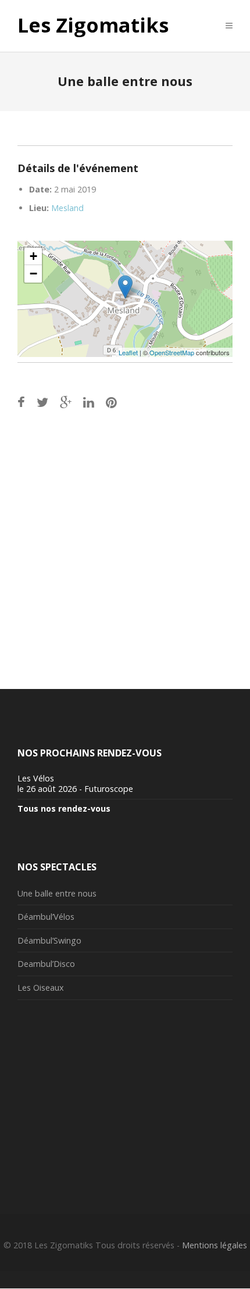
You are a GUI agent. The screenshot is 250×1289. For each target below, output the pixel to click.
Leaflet (128, 352)
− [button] (33, 273)
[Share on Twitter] (42, 402)
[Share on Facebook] (21, 402)
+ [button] (33, 256)
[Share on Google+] (66, 402)
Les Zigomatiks (93, 26)
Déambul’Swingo (49, 940)
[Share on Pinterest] (111, 402)
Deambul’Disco (46, 963)
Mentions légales (214, 1245)
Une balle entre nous (57, 893)
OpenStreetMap (171, 352)
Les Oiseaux (40, 987)
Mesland (67, 207)
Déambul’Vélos (45, 916)
